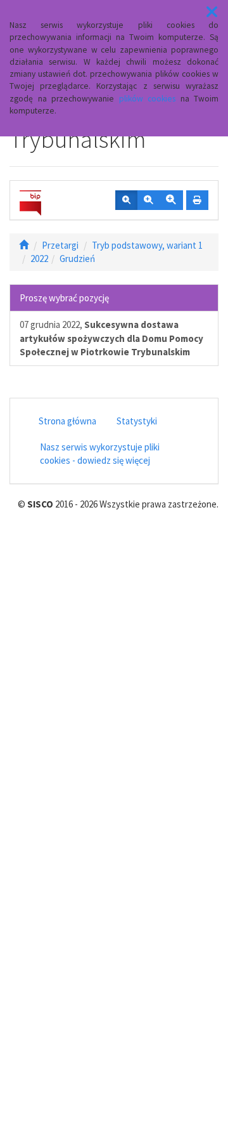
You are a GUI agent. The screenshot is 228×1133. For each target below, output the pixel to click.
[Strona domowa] (23, 245)
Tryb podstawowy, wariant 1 (147, 245)
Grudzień (77, 258)
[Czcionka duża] (171, 200)
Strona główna (67, 421)
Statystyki (137, 421)
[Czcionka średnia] (148, 200)
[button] (211, 12)
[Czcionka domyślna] (126, 200)
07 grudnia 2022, (111, 338)
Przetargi (60, 245)
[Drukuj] (197, 200)
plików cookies (147, 98)
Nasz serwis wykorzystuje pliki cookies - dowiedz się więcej (100, 453)
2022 (39, 258)
